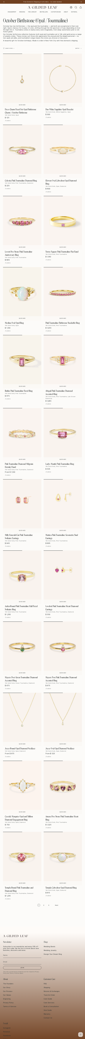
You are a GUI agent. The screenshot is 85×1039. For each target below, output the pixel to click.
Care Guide (48, 999)
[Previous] (4, 2)
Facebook (7, 1036)
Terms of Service (14, 973)
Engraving (6, 999)
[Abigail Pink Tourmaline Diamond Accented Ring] (63, 361)
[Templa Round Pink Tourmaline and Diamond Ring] (22, 858)
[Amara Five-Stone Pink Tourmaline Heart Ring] (63, 787)
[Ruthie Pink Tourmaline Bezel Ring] (22, 361)
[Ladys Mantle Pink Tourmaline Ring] (63, 434)
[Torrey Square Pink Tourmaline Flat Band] (63, 222)
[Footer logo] (15, 936)
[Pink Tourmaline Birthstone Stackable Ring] (63, 293)
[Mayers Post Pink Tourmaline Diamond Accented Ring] (63, 648)
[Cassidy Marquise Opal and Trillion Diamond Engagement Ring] (22, 787)
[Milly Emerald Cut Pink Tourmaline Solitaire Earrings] (22, 506)
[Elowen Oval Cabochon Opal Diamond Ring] (63, 151)
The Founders (8, 984)
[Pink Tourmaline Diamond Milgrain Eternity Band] (22, 434)
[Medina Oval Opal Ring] (22, 293)
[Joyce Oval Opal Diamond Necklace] (63, 719)
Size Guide (48, 1010)
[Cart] (80, 7)
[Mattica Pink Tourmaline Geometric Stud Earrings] (63, 506)
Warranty (47, 1014)
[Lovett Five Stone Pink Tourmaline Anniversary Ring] (22, 222)
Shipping (47, 987)
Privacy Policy (8, 1003)
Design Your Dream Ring (53, 954)
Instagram (7, 1028)
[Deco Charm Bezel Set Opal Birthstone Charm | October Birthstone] (22, 80)
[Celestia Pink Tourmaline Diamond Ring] (22, 151)
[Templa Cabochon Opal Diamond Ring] (63, 858)
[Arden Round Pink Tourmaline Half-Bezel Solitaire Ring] (22, 577)
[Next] (81, 2)
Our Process (7, 991)
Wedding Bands (49, 946)
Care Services (49, 1003)
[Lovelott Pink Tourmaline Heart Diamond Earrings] (63, 577)
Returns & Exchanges (52, 991)
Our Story (6, 987)
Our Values (7, 995)
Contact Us (48, 1018)
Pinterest (6, 1032)
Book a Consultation (51, 1006)
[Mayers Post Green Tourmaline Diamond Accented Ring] (22, 648)
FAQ (45, 984)
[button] (12, 12)
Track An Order (49, 995)
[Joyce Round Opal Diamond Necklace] (22, 719)
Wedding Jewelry (50, 950)
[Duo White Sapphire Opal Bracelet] (63, 80)
